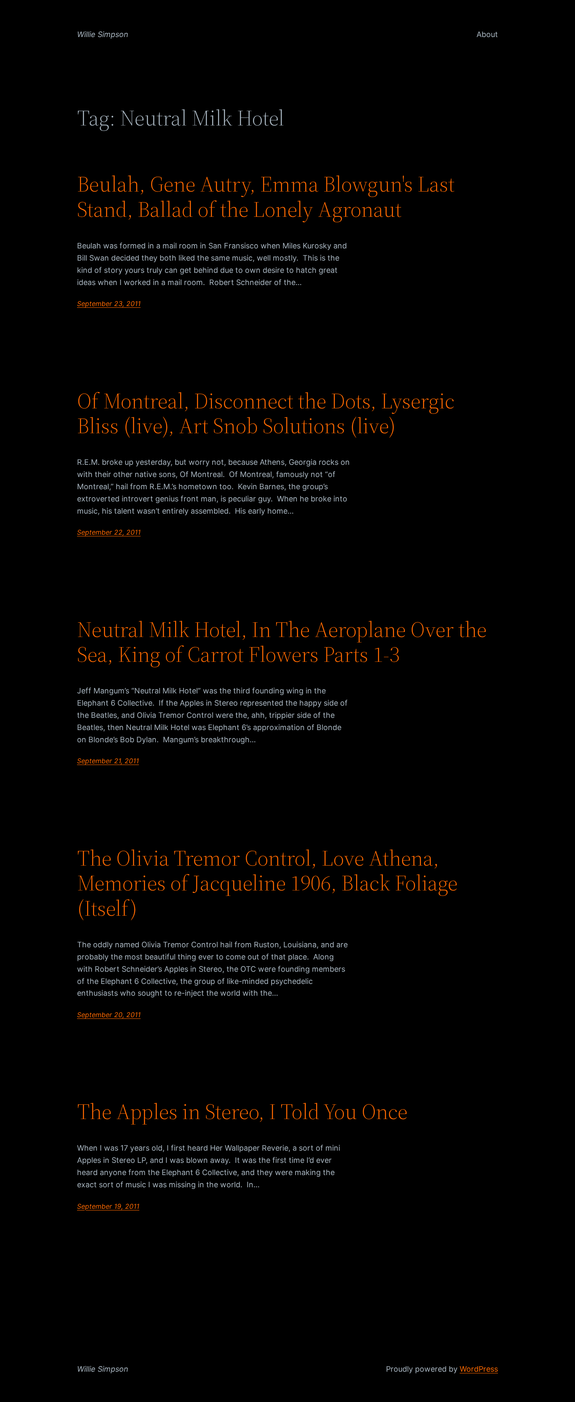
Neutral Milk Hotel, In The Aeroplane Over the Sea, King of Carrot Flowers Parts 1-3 (282, 642)
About (487, 34)
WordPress (479, 1369)
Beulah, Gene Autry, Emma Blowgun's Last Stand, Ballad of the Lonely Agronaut (266, 196)
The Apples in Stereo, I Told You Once (242, 1111)
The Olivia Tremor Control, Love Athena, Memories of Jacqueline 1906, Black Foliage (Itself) (267, 883)
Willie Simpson (102, 34)
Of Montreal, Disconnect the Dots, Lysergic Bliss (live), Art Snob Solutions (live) (266, 413)
